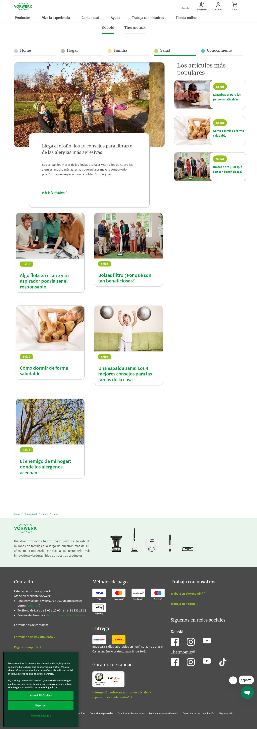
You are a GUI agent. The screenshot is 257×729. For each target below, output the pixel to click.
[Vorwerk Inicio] (23, 6)
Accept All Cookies (41, 695)
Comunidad (91, 17)
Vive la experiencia (56, 17)
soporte (33, 605)
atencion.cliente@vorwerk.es (65, 615)
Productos (23, 17)
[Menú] (122, 673)
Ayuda (116, 17)
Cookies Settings (41, 715)
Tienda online (186, 17)
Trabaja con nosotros (148, 17)
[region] (41, 689)
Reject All (40, 705)
